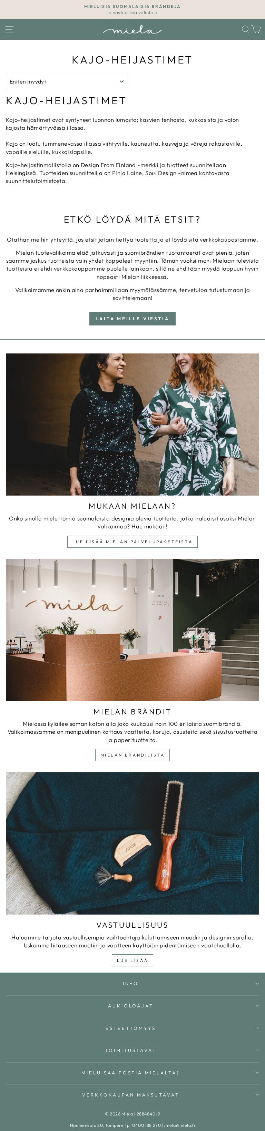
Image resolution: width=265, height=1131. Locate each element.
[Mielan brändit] (132, 630)
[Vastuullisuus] (132, 843)
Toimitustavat (131, 1050)
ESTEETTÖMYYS (131, 1028)
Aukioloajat (131, 1005)
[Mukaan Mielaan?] (132, 424)
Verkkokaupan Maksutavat (130, 1095)
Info (131, 983)
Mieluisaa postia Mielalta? (130, 1072)
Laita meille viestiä (132, 318)
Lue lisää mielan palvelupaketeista (132, 541)
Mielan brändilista (132, 755)
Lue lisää (132, 960)
